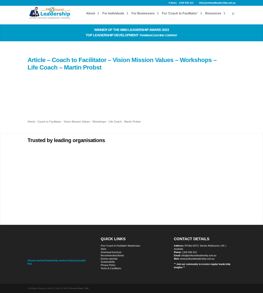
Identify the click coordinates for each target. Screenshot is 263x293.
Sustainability (108, 262)
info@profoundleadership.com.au (198, 255)
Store (103, 249)
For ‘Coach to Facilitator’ (180, 13)
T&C (87, 288)
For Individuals (113, 13)
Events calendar (109, 258)
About (90, 13)
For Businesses (143, 13)
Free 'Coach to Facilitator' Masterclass (120, 245)
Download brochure (111, 252)
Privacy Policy (108, 265)
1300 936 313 (189, 252)
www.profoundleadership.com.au (197, 258)
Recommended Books (112, 255)
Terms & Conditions (111, 268)
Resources (213, 13)
